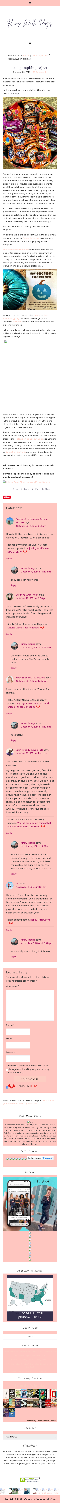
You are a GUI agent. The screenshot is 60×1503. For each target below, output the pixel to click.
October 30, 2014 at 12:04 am (32, 681)
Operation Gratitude (16, 452)
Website (10, 1052)
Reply (9, 558)
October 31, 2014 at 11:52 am (36, 726)
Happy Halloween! (40, 919)
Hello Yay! (51, 1499)
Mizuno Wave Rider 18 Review (23, 627)
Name (10, 1025)
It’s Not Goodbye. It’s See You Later (30, 1355)
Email (10, 1038)
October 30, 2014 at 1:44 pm (31, 753)
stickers (17, 321)
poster (37, 315)
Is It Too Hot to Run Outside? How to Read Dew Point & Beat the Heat (30, 1365)
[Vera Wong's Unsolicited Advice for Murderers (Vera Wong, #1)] (18, 1407)
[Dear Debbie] (42, 1398)
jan (17, 883)
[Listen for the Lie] (48, 1407)
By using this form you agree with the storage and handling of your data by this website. (28, 1069)
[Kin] (18, 1397)
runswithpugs (28, 568)
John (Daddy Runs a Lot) (29, 750)
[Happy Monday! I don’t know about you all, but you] (51, 1491)
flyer (46, 315)
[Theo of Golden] (6, 1398)
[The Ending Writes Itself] (54, 1397)
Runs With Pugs (30, 23)
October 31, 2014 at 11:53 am (36, 571)
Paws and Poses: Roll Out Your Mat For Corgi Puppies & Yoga (30, 1351)
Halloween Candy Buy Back (29, 438)
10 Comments (40, 72)
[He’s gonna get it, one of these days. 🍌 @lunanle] (33, 1491)
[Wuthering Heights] (30, 1407)
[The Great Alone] (6, 1407)
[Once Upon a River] (24, 1407)
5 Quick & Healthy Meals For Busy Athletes (30, 1360)
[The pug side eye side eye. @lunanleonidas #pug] (9, 1491)
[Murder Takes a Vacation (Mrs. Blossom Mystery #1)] (12, 1416)
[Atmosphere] (24, 1398)
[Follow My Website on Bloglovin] (40, 1159)
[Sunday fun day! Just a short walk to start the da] (57, 1491)
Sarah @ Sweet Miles (27, 594)
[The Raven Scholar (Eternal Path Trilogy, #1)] (6, 1416)
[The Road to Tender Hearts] (54, 1407)
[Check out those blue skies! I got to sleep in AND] (39, 1491)
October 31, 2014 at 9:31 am (35, 846)
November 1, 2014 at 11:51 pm (31, 887)
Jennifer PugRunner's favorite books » (41, 1421)
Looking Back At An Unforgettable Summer (30, 1371)
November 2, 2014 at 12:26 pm (37, 943)
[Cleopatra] (30, 1397)
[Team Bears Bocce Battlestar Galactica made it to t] (3, 1491)
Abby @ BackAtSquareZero (30, 677)
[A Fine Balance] (48, 1398)
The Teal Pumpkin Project (16, 249)
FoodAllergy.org (31, 238)
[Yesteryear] (12, 1407)
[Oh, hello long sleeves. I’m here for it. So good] (27, 1491)
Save (8, 497)
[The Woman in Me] (42, 1407)
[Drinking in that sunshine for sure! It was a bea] (15, 1491)
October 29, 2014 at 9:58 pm (31, 598)
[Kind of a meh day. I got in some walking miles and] (45, 1491)
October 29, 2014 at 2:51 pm (31, 526)
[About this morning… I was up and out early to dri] (21, 1491)
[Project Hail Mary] (36, 1397)
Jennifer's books (30, 1385)
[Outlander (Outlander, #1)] (36, 1407)
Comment (13, 986)
